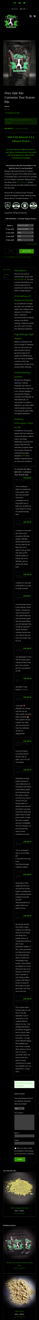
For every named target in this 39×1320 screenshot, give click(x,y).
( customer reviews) (20, 128)
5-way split (10, 240)
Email (16, 1140)
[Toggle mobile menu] (35, 16)
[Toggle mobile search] (31, 16)
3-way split (10, 233)
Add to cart (26, 251)
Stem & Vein (19, 1311)
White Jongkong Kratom (19, 1208)
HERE (24, 456)
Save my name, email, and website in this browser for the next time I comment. (24, 1151)
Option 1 (10, 225)
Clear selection (32, 244)
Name (17, 1133)
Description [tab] (7, 269)
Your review (19, 1113)
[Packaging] (19, 63)
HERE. (31, 198)
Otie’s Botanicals (22, 182)
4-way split (10, 236)
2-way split (10, 229)
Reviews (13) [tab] (6, 275)
